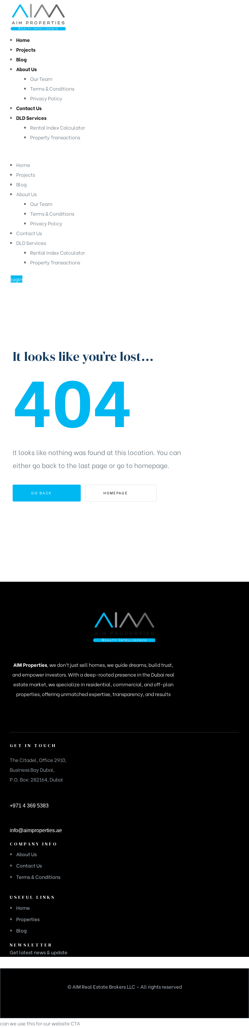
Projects (25, 174)
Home (23, 164)
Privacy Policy (46, 223)
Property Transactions (55, 262)
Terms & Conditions (52, 213)
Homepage (116, 492)
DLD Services (31, 242)
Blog (21, 184)
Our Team (41, 203)
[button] (16, 279)
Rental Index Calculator (57, 252)
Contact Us (29, 232)
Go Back (42, 492)
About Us (26, 193)
